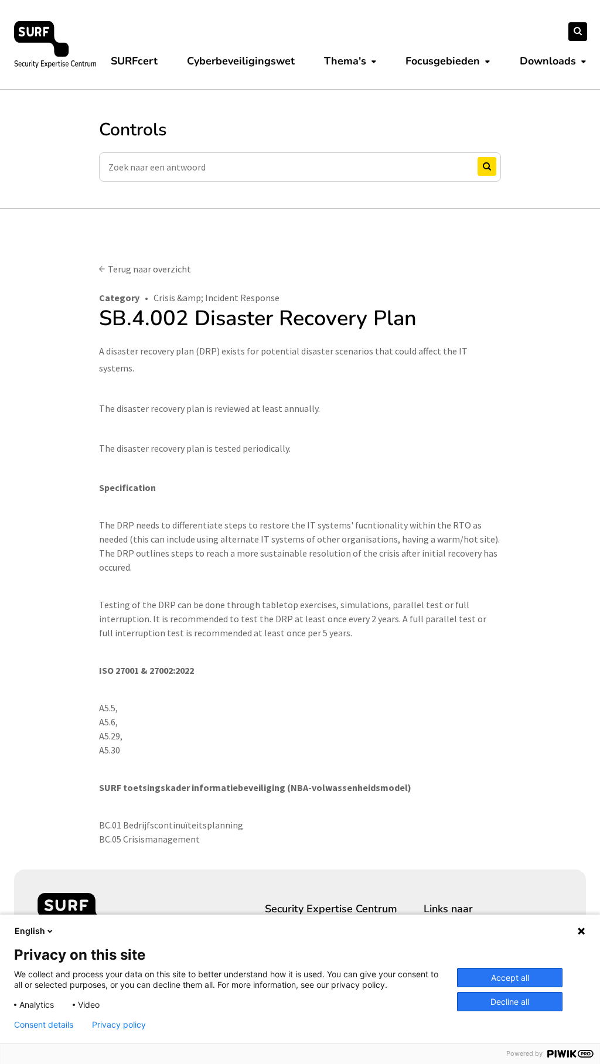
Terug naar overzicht (149, 269)
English (30, 931)
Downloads (548, 61)
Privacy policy (119, 1024)
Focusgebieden (442, 61)
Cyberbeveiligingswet (241, 61)
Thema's (345, 61)
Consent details (43, 1024)
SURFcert (134, 61)
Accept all (510, 978)
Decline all (509, 1002)
